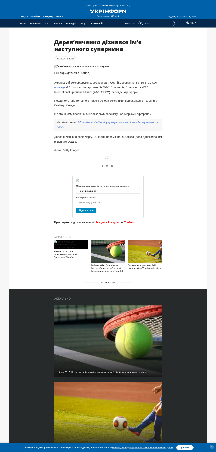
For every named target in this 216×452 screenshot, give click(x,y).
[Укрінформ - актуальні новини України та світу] (108, 11)
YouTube (129, 222)
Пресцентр (48, 16)
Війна (23, 23)
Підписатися (86, 210)
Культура (71, 23)
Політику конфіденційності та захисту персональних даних (142, 447)
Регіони (57, 23)
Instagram (114, 222)
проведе (60, 87)
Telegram (101, 222)
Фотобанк (35, 16)
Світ (47, 23)
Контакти (130, 23)
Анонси (59, 16)
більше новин (108, 282)
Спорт (83, 23)
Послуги (24, 16)
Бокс (107, 158)
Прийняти (184, 447)
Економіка (35, 23)
